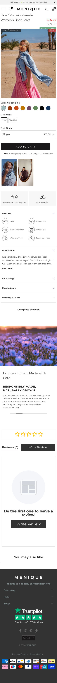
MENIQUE (31, 645)
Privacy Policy (36, 654)
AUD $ (26, 637)
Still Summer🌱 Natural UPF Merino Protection (28, 2)
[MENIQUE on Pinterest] (31, 631)
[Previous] (3, 63)
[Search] (46, 9)
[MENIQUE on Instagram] (25, 631)
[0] (9, 9)
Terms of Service (20, 654)
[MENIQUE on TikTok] (36, 631)
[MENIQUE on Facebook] (20, 631)
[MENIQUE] (28, 9)
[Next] (54, 63)
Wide (4, 120)
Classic (13, 120)
